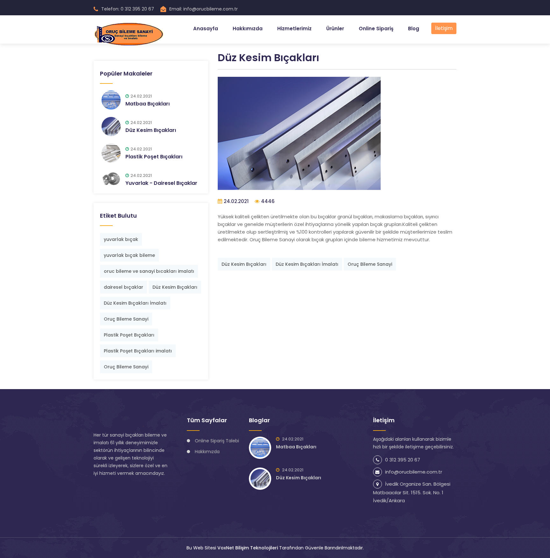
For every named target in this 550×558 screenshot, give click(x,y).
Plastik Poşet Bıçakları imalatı (138, 351)
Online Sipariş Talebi (217, 441)
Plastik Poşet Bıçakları (153, 156)
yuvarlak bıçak (121, 239)
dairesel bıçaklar (123, 287)
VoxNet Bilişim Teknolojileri (247, 548)
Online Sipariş (376, 28)
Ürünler (335, 28)
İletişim (444, 28)
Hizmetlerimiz (294, 28)
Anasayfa (205, 28)
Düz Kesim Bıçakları (150, 130)
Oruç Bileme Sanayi (126, 319)
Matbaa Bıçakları (147, 103)
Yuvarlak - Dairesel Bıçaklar (161, 183)
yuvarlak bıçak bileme (129, 255)
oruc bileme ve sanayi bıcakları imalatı (149, 271)
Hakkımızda (248, 28)
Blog (413, 28)
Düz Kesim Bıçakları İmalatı (135, 303)
